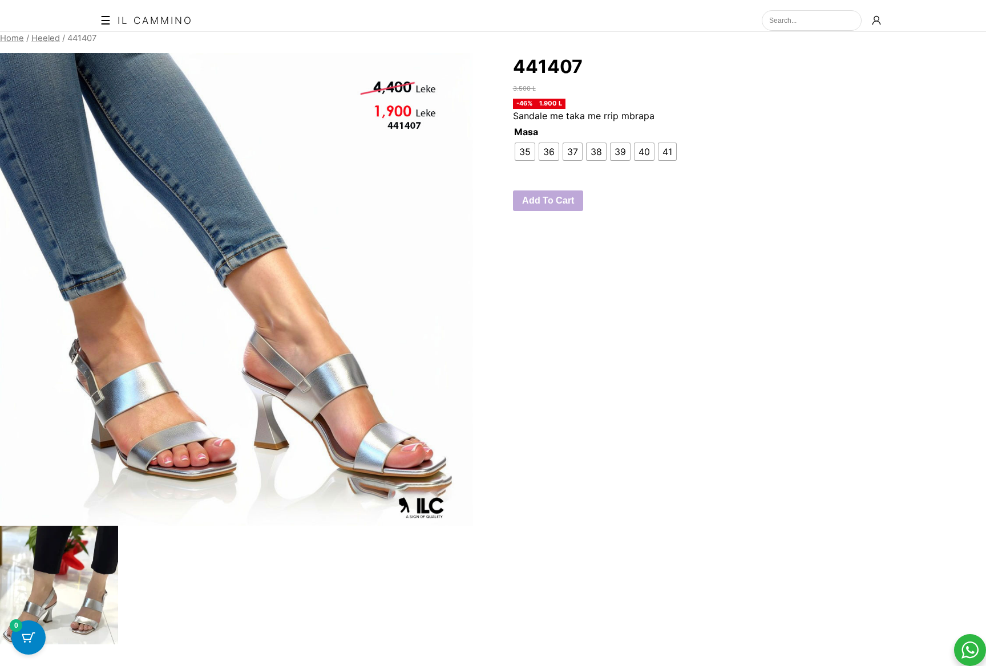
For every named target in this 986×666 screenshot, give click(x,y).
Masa (526, 131)
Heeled (45, 38)
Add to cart (548, 200)
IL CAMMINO (155, 21)
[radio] (525, 151)
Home (12, 38)
